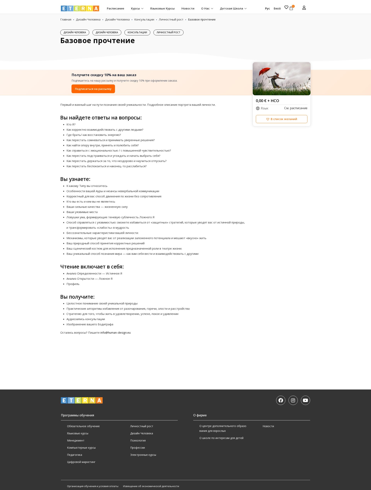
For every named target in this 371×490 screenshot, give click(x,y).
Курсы (136, 8)
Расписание (115, 8)
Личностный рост (171, 19)
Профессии (137, 447)
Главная (65, 19)
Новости (187, 8)
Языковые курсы (162, 8)
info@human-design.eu (115, 332)
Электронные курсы (143, 455)
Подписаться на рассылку (93, 89)
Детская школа (232, 8)
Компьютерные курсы (81, 447)
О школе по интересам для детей (221, 438)
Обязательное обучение (83, 426)
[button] (282, 119)
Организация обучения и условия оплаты (92, 486)
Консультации (144, 19)
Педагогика (74, 455)
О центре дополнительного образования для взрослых (222, 428)
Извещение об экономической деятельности (151, 486)
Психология (138, 440)
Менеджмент (75, 440)
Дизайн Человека (88, 19)
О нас (205, 8)
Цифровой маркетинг (81, 462)
